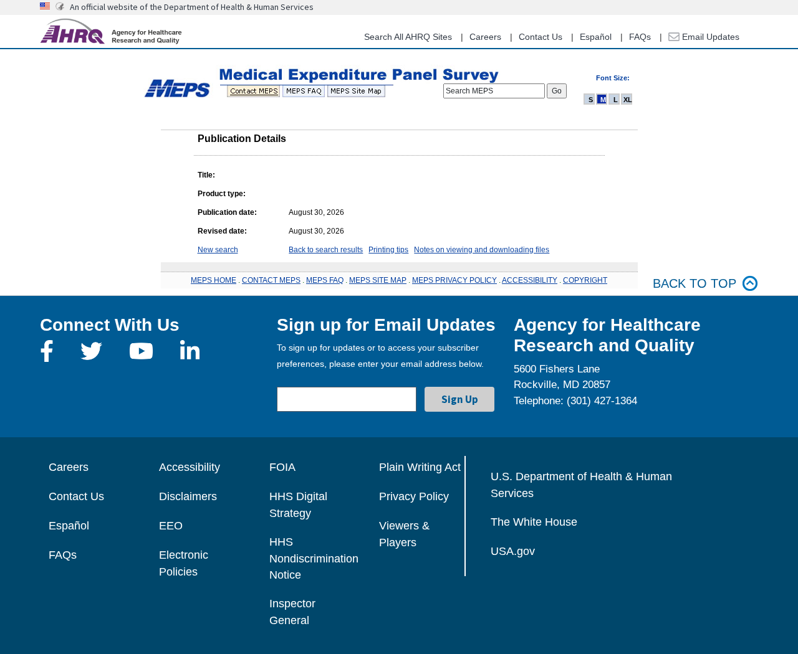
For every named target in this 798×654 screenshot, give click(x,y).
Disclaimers (188, 496)
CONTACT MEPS (271, 280)
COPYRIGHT (585, 280)
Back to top (694, 283)
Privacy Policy (414, 496)
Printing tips (388, 249)
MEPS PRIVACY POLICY (454, 280)
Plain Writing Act (420, 467)
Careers (485, 37)
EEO (171, 525)
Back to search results (326, 249)
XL (627, 99)
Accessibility (189, 467)
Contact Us (540, 37)
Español (596, 37)
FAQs (640, 37)
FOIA (282, 467)
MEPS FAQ (325, 280)
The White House (534, 522)
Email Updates (709, 37)
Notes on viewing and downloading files (481, 249)
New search (218, 249)
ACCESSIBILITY (529, 280)
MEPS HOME (213, 280)
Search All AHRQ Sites (408, 37)
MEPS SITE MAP (377, 280)
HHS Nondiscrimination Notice (313, 558)
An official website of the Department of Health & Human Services (192, 6)
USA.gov (513, 551)
